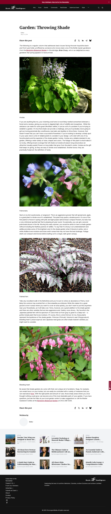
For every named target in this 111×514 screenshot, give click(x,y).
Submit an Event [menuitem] (74, 7)
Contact (8, 495)
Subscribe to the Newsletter (11, 480)
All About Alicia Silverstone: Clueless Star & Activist (61, 464)
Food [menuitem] (39, 7)
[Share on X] (79, 41)
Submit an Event (11, 490)
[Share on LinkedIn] (83, 41)
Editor (22, 32)
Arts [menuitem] (34, 7)
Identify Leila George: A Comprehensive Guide (95, 463)
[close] (109, 2)
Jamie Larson (22, 441)
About (8, 493)
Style (19, 435)
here (32, 394)
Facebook (7, 503)
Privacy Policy (10, 498)
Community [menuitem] (54, 7)
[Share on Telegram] (86, 41)
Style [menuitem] (83, 7)
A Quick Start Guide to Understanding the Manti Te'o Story (26, 464)
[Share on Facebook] (75, 41)
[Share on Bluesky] (90, 40)
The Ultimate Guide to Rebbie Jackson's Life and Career (61, 452)
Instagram (7, 500)
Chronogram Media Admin (26, 454)
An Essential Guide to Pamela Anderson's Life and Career (95, 452)
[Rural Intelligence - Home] (17, 7)
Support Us (9, 483)
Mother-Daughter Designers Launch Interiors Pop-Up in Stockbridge (93, 440)
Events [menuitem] (46, 7)
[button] (88, 7)
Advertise (9, 488)
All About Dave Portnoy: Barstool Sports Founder (26, 451)
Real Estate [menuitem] (63, 7)
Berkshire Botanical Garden (36, 50)
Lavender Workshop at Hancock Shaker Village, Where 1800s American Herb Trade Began (61, 441)
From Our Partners (12, 485)
